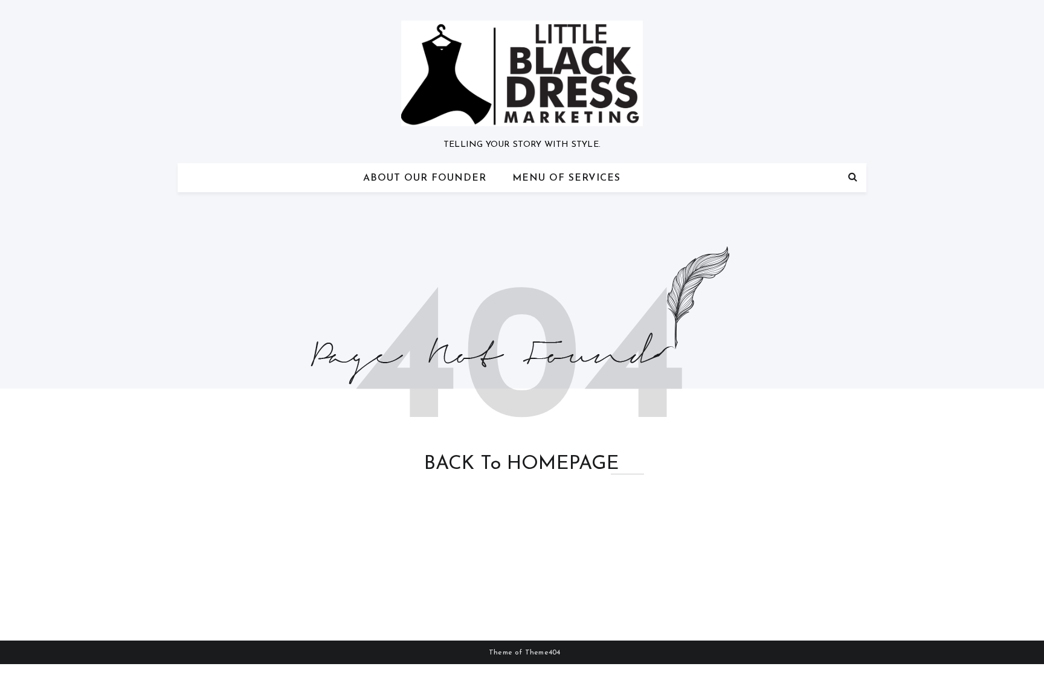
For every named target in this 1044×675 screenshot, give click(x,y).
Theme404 (543, 652)
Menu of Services (566, 178)
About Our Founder (424, 178)
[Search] (852, 177)
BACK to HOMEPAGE (521, 464)
